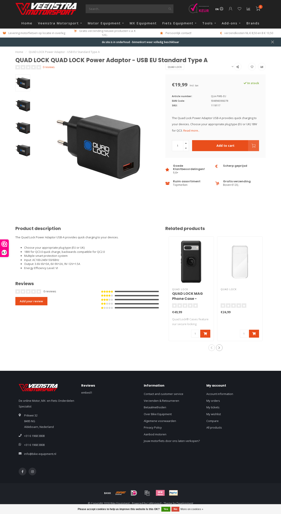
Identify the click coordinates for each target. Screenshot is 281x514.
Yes (166, 509)
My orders (213, 401)
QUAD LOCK (175, 67)
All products (214, 427)
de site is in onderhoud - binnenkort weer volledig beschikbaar (140, 42)
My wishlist (213, 414)
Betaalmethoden (155, 407)
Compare (212, 421)
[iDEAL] (133, 493)
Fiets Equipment (177, 23)
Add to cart (225, 145)
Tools (207, 23)
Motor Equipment (104, 23)
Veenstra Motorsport (58, 23)
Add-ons (230, 23)
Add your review (31, 301)
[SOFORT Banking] (120, 493)
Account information (219, 394)
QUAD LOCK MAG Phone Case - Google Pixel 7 (187, 298)
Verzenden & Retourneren (161, 401)
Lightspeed (154, 503)
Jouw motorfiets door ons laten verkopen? (172, 441)
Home (26, 23)
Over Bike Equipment (158, 414)
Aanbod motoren (155, 434)
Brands (253, 23)
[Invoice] (147, 493)
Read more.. (191, 130)
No (175, 509)
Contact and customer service (163, 394)
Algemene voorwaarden (160, 421)
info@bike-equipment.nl (40, 454)
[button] (211, 347)
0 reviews (49, 67)
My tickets (213, 407)
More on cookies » (191, 509)
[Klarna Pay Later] (160, 493)
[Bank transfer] (107, 493)
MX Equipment (143, 23)
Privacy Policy (153, 427)
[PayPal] (173, 493)
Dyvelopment (185, 503)
